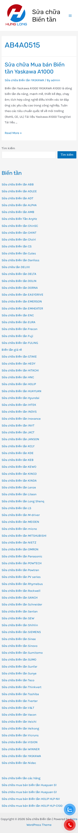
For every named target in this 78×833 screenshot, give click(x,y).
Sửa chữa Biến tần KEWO (19, 466)
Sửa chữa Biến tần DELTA (19, 274)
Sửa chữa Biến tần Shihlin (20, 625)
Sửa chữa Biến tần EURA (18, 322)
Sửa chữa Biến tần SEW (18, 618)
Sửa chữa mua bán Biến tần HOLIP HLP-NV (31, 799)
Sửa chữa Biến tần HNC (18, 377)
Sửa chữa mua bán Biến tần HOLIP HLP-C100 (32, 805)
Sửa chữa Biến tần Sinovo (19, 646)
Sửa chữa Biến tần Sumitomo (22, 652)
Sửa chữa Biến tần (46, 15)
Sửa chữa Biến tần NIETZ (19, 542)
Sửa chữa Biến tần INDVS (19, 411)
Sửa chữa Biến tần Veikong (20, 728)
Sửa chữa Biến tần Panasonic (22, 556)
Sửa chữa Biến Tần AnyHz (19, 219)
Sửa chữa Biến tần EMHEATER (22, 308)
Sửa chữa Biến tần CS (17, 246)
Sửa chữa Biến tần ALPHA (19, 205)
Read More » (13, 133)
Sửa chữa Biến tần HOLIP (19, 384)
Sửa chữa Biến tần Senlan (20, 611)
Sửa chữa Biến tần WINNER (21, 749)
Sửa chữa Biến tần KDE (18, 453)
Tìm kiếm (8, 148)
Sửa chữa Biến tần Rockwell (21, 590)
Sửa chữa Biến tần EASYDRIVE (22, 294)
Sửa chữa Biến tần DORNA (20, 287)
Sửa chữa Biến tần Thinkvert (21, 687)
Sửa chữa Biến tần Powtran (20, 570)
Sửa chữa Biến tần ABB (18, 184)
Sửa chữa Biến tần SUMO (19, 659)
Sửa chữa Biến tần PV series (21, 577)
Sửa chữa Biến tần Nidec (19, 763)
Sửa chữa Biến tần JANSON (20, 439)
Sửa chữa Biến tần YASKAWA (21, 756)
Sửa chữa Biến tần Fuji (17, 336)
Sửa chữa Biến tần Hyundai (20, 398)
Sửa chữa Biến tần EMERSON (22, 301)
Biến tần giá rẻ (12, 349)
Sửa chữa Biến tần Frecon (19, 329)
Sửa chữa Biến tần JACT (18, 432)
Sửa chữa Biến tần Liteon (19, 494)
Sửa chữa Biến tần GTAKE (19, 356)
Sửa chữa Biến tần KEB (18, 460)
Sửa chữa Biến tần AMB (18, 212)
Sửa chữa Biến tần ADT (17, 198)
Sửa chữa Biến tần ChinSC (20, 226)
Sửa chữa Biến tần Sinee (19, 639)
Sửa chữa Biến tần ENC (18, 315)
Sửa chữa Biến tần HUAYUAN (21, 391)
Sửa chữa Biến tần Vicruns (20, 735)
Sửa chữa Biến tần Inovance (21, 418)
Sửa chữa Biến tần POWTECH (22, 563)
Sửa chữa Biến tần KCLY (18, 446)
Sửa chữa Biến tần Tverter (20, 701)
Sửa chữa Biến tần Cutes (19, 253)
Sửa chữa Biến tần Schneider (22, 604)
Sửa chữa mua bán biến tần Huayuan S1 (29, 785)
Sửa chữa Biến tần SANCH (20, 597)
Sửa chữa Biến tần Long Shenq (23, 501)
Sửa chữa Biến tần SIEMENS (21, 632)
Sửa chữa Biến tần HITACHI (20, 370)
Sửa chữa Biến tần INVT (18, 425)
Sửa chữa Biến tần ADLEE (19, 191)
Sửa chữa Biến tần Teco (18, 680)
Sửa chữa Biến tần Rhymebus (22, 584)
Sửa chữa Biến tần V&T (18, 707)
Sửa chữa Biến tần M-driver (21, 515)
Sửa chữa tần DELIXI (16, 267)
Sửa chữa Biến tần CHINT (19, 232)
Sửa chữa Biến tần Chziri (19, 239)
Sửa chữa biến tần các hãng (21, 778)
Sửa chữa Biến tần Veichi (19, 721)
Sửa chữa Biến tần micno (19, 529)
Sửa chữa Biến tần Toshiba (20, 694)
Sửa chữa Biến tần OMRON (20, 549)
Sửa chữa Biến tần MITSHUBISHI (24, 535)
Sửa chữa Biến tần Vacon (19, 714)
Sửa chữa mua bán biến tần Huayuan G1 (29, 792)
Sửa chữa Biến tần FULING (20, 343)
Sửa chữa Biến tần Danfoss (20, 260)
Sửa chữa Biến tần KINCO (19, 473)
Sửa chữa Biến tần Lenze (19, 487)
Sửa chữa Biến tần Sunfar (19, 666)
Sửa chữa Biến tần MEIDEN (20, 522)
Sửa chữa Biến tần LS (16, 508)
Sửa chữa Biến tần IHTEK (19, 405)
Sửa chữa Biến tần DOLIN (19, 281)
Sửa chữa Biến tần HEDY (18, 363)
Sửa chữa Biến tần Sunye (19, 673)
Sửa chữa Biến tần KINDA (19, 480)
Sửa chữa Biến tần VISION (20, 742)
